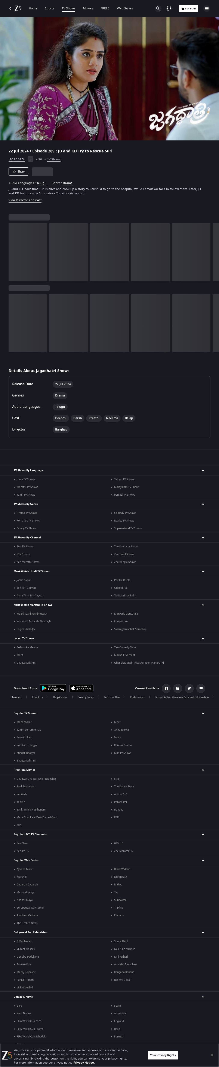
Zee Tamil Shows (124, 554)
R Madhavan (24, 941)
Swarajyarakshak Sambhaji (130, 629)
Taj (116, 892)
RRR (116, 817)
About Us (37, 697)
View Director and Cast (25, 200)
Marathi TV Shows (27, 487)
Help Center (60, 697)
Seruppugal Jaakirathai (30, 908)
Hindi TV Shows (26, 479)
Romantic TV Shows (28, 521)
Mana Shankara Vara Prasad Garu (37, 817)
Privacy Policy (86, 697)
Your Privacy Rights (163, 1055)
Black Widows (122, 869)
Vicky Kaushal (25, 988)
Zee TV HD (23, 851)
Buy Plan (190, 8)
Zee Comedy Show (125, 647)
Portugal (119, 1037)
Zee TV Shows (25, 546)
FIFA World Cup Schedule (31, 1037)
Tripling (118, 908)
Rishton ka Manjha (27, 647)
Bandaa (118, 810)
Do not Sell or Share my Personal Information (182, 697)
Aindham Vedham (27, 915)
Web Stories (24, 1013)
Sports (49, 8)
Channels (16, 697)
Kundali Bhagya (26, 753)
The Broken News (27, 923)
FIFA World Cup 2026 (29, 1021)
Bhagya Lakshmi (26, 663)
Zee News (22, 843)
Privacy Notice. (84, 1062)
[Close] (212, 1055)
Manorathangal (26, 892)
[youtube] (200, 688)
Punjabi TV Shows (124, 495)
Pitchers (119, 915)
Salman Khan (24, 964)
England (119, 1021)
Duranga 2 (120, 877)
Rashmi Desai (122, 980)
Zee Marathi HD (123, 851)
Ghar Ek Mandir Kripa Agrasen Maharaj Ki (139, 663)
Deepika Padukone (28, 957)
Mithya (118, 885)
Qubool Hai (120, 588)
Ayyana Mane (25, 869)
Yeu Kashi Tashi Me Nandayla (34, 621)
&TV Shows (23, 554)
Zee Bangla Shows (125, 562)
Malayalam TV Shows (126, 487)
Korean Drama (123, 745)
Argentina (120, 1013)
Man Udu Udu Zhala (126, 614)
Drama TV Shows (27, 513)
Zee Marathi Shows (28, 562)
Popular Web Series (26, 860)
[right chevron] (13, 252)
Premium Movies (24, 770)
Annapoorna (121, 730)
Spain (117, 1006)
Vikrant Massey (26, 949)
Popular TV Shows (25, 713)
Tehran (21, 802)
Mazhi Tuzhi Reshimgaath (32, 614)
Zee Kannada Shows (126, 546)
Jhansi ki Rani (24, 737)
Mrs (19, 825)
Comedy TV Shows (125, 513)
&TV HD (118, 843)
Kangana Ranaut (124, 972)
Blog (19, 1006)
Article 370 (120, 794)
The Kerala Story (124, 786)
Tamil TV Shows (26, 495)
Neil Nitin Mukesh (124, 949)
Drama (68, 183)
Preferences (137, 697)
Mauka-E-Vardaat (124, 655)
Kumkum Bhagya (27, 745)
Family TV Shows (26, 528)
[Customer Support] (169, 8)
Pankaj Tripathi (25, 980)
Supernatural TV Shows (128, 528)
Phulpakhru (121, 621)
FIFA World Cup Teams (30, 1029)
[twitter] (189, 688)
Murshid (22, 877)
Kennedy (22, 794)
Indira (117, 737)
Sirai (117, 779)
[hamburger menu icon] (206, 8)
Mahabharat (24, 722)
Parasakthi (120, 802)
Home (33, 8)
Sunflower (120, 900)
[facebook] (166, 688)
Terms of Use (112, 697)
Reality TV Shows (124, 521)
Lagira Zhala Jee (26, 629)
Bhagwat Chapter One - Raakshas (36, 779)
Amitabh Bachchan (125, 964)
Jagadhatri (17, 159)
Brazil (117, 1029)
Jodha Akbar (24, 580)
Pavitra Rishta (122, 580)
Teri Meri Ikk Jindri (125, 596)
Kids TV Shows (122, 753)
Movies (88, 8)
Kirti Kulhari (121, 957)
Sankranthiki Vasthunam (31, 810)
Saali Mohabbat (26, 786)
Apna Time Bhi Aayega (30, 596)
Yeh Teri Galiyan (26, 588)
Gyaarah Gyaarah (27, 885)
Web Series (125, 8)
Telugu (41, 183)
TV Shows (68, 8)
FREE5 (105, 8)
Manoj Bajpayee (26, 972)
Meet (20, 655)
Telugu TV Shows (124, 479)
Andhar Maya (25, 900)
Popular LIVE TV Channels (30, 834)
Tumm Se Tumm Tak (29, 730)
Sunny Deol (121, 941)
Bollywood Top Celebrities (30, 932)
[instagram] (177, 688)
